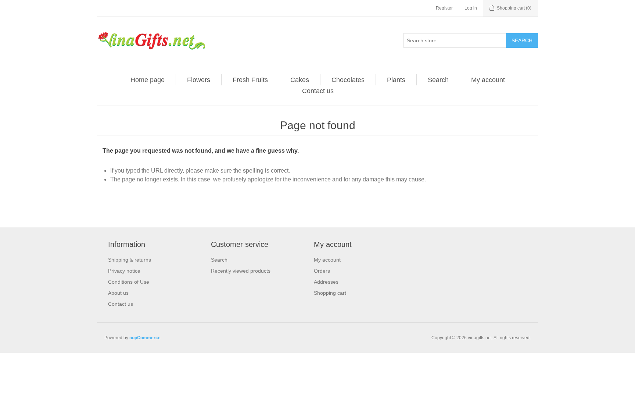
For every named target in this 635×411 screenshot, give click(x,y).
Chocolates (348, 80)
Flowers (198, 80)
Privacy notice (124, 271)
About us (118, 293)
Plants (396, 80)
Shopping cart (330, 293)
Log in (470, 8)
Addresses (326, 282)
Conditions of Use (128, 282)
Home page (147, 80)
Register (444, 8)
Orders (322, 271)
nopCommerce (145, 337)
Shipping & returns (129, 260)
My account (488, 80)
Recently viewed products (240, 271)
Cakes (299, 80)
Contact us (318, 91)
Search (522, 40)
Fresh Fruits (250, 80)
